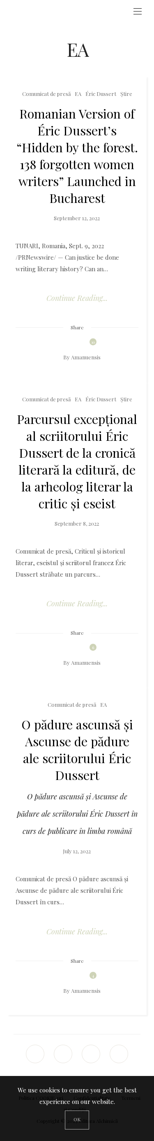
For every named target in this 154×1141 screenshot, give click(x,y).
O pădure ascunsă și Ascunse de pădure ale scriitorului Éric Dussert (77, 749)
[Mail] (63, 1054)
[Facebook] (35, 1054)
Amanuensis (86, 357)
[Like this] (87, 344)
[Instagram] (119, 1054)
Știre (126, 93)
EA (78, 93)
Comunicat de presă (46, 93)
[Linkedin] (91, 1054)
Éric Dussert (100, 93)
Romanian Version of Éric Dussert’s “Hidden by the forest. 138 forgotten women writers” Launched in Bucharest (77, 155)
